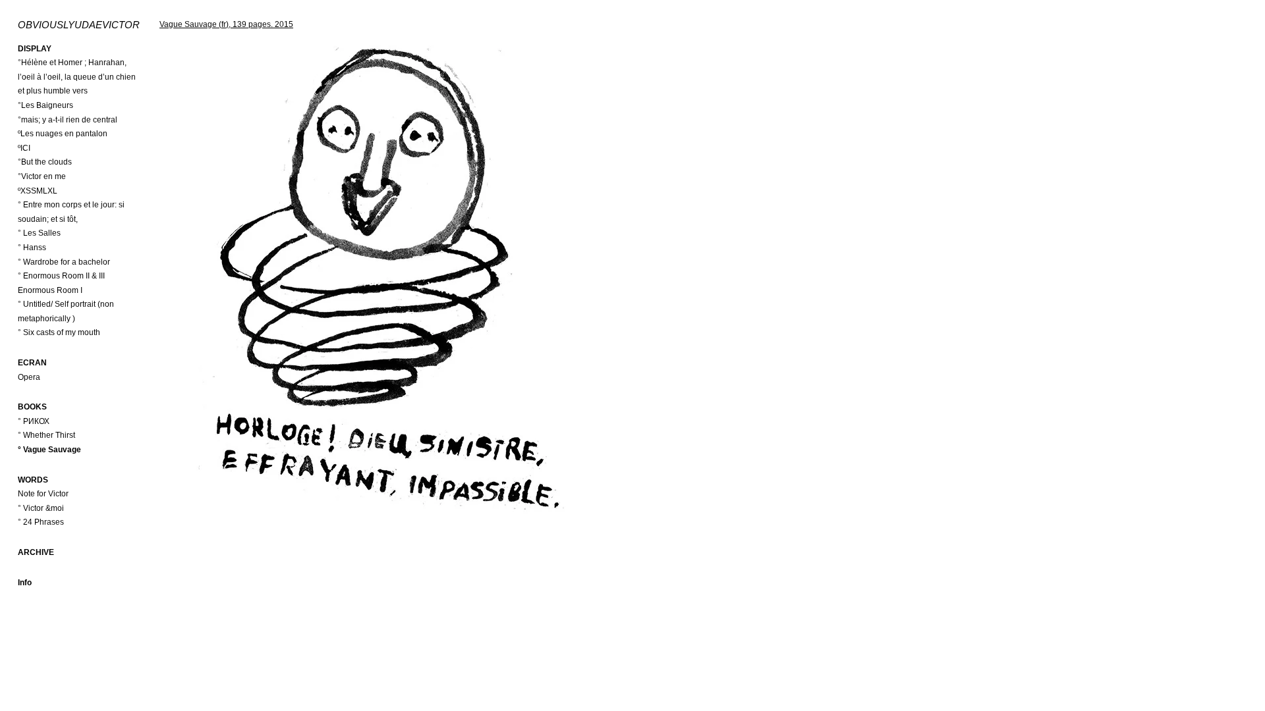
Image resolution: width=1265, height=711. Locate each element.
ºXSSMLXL (37, 191)
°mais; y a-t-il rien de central (67, 119)
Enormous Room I (50, 290)
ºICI (24, 148)
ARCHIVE (36, 552)
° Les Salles (39, 233)
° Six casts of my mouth (59, 332)
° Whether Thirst (46, 435)
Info (25, 582)
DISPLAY (34, 48)
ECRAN (32, 362)
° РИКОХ (33, 421)
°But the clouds (45, 162)
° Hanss (32, 247)
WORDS (33, 480)
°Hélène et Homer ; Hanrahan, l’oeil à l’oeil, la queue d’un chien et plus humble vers (77, 76)
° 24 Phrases (41, 522)
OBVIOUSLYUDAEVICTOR (79, 24)
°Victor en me (42, 176)
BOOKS (32, 406)
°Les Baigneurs (45, 105)
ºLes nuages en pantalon (62, 133)
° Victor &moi (41, 508)
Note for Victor (43, 493)
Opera (29, 377)
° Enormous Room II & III (61, 275)
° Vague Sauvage (49, 449)
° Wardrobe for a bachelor (64, 262)
